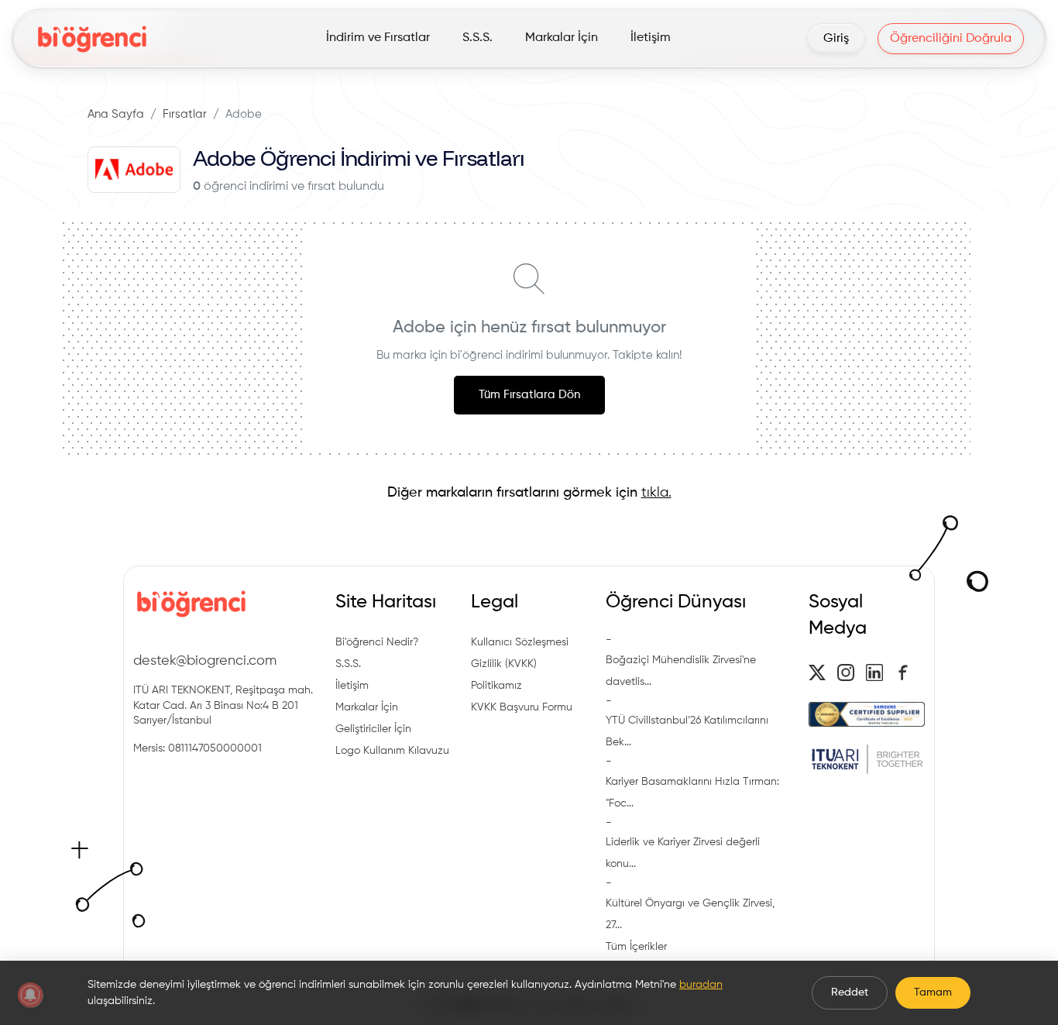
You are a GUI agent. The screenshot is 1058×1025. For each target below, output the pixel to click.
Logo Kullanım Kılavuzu (392, 750)
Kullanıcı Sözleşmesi (520, 642)
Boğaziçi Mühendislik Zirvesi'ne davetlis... (681, 671)
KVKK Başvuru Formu (521, 707)
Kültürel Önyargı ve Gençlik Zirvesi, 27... (690, 914)
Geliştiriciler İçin (373, 729)
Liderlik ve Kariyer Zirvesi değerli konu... (683, 853)
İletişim (352, 685)
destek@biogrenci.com (205, 661)
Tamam (933, 992)
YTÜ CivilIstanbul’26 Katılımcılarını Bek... (687, 731)
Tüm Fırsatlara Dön (529, 395)
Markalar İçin (366, 707)
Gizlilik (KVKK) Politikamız (504, 675)
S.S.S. (348, 664)
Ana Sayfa (116, 114)
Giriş (836, 39)
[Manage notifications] (30, 994)
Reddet (849, 992)
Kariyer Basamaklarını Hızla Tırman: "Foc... (692, 792)
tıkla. (656, 493)
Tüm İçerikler (636, 946)
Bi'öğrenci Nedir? (376, 642)
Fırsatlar (185, 114)
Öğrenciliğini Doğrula (951, 39)
